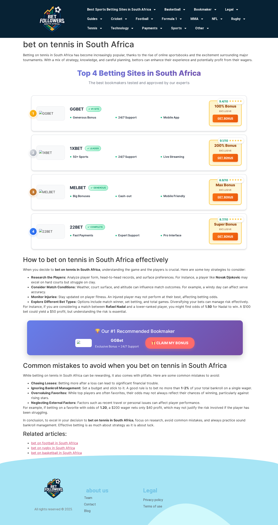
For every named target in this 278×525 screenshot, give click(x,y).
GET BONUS (225, 118)
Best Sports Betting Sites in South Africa (119, 9)
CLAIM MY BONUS (171, 343)
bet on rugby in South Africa (53, 448)
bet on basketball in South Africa (56, 453)
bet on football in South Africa (54, 443)
